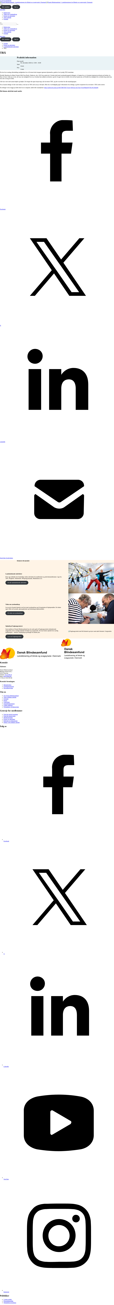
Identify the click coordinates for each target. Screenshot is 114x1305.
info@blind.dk (7, 676)
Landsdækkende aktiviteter (11, 47)
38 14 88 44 (8, 674)
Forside (6, 43)
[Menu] (0, 22)
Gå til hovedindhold (5, 1)
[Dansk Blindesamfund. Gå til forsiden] (46, 2)
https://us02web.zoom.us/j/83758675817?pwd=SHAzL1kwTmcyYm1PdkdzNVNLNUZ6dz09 (71, 87)
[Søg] (17, 4)
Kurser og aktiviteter (9, 45)
